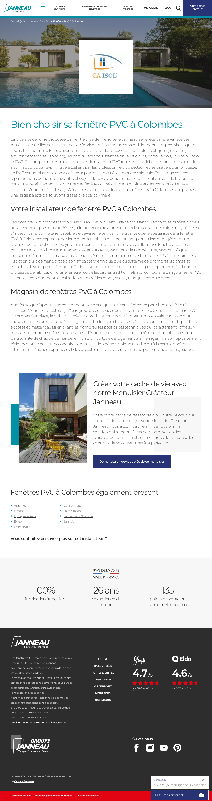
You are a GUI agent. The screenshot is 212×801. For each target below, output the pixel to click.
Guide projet (103, 686)
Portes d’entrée (103, 672)
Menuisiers (102, 693)
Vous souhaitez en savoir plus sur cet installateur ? (59, 538)
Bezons (19, 511)
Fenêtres (102, 659)
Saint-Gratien (72, 511)
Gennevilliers (72, 505)
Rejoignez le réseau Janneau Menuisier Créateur (38, 722)
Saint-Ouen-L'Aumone (78, 516)
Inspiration (103, 679)
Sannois (69, 521)
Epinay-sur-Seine (25, 516)
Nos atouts (103, 699)
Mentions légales (21, 795)
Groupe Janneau (24, 781)
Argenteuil (21, 505)
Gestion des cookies (88, 795)
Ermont (19, 521)
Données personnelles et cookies (53, 795)
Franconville (22, 527)
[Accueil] (17, 8)
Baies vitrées (103, 665)
